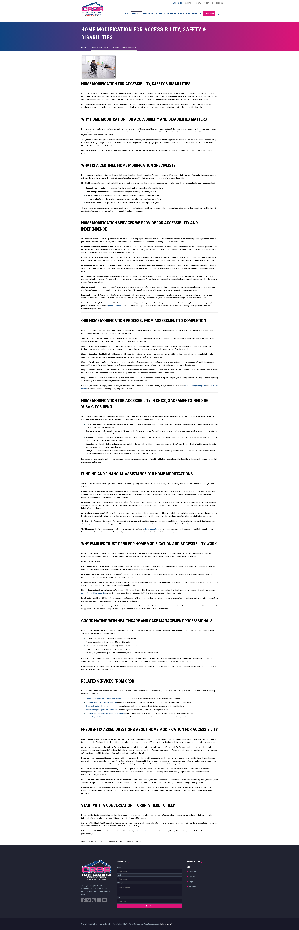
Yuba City (197, 3)
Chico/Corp (177, 3)
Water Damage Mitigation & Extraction (101, 709)
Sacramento (208, 3)
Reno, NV (219, 3)
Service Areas (150, 14)
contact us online (141, 831)
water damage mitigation (195, 385)
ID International (166, 924)
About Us (171, 14)
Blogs (162, 14)
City (118, 897)
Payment (192, 872)
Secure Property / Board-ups (97, 717)
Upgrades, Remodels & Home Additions (101, 702)
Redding (188, 3)
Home (127, 14)
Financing (197, 14)
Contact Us (184, 14)
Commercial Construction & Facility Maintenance (105, 713)
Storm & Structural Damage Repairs (100, 706)
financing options (152, 529)
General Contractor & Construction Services (103, 699)
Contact (192, 876)
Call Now (209, 14)
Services (136, 14)
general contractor (115, 306)
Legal (191, 881)
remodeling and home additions (94, 593)
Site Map (192, 886)
